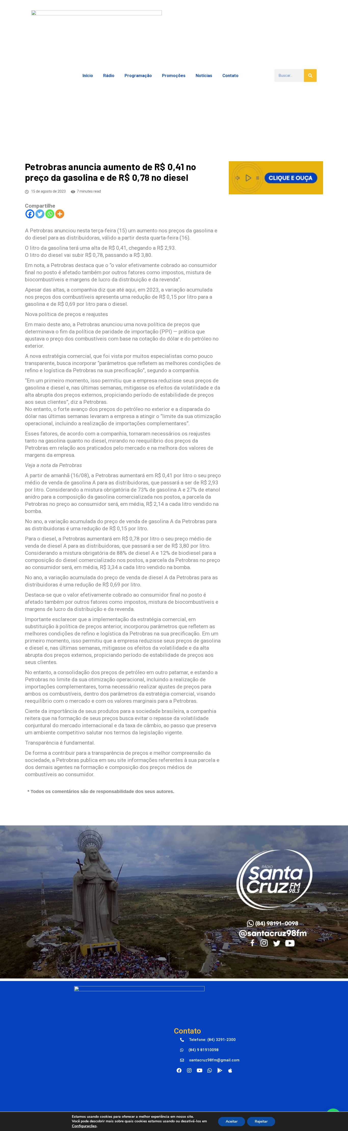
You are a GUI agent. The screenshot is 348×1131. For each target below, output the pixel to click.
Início (88, 75)
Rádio (108, 75)
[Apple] (230, 1070)
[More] (59, 213)
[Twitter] (39, 213)
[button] (208, 1040)
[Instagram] (189, 1070)
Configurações (84, 1126)
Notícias (204, 75)
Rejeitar (261, 1121)
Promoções (173, 75)
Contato (230, 75)
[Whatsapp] (49, 213)
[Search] (310, 75)
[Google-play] (220, 1070)
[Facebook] (29, 213)
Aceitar (231, 1121)
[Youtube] (199, 1070)
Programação (138, 75)
